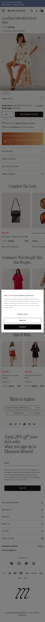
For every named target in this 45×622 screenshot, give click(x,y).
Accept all (22, 327)
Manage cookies (22, 314)
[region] (22, 311)
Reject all (22, 320)
